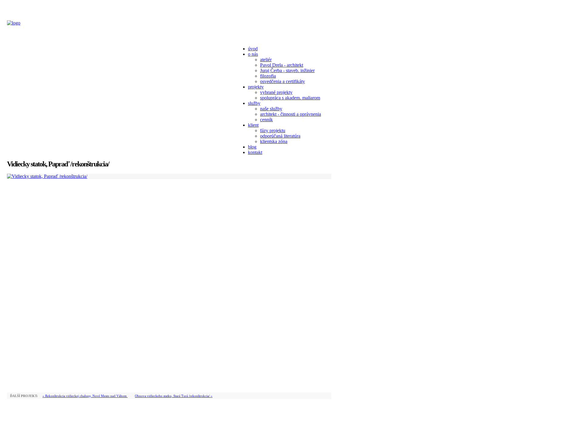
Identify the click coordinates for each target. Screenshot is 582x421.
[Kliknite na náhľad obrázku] (47, 176)
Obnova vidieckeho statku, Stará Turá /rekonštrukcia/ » (173, 396)
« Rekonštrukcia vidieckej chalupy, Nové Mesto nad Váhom (85, 396)
